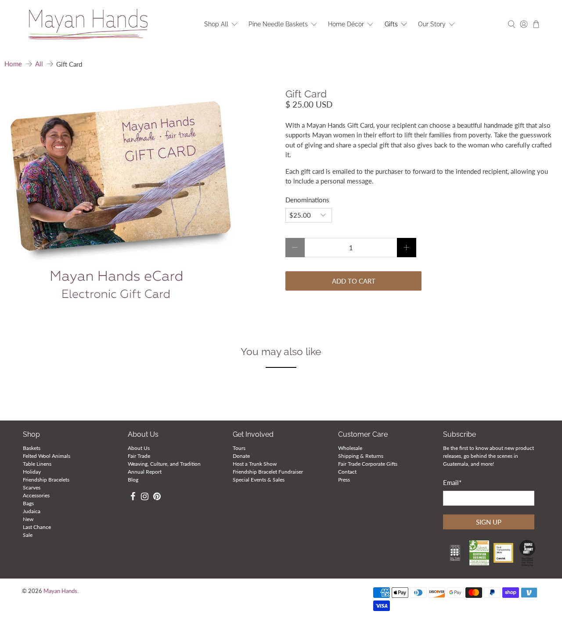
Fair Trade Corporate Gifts (367, 463)
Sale (27, 535)
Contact (347, 471)
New (28, 519)
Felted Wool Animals (46, 456)
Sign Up (488, 522)
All (39, 64)
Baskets (31, 448)
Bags (28, 503)
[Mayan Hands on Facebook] (133, 497)
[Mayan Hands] (88, 24)
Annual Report (145, 471)
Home (13, 64)
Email (452, 482)
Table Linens (37, 463)
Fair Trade (139, 456)
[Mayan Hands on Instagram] (145, 497)
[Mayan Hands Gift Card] (120, 204)
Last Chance (37, 527)
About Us (139, 448)
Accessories (36, 495)
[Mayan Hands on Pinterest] (157, 497)
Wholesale (350, 448)
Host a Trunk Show (255, 463)
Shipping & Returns (360, 456)
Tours (239, 448)
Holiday (32, 471)
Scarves (31, 487)
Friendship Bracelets (46, 479)
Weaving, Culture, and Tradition (164, 463)
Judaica (31, 511)
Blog (133, 479)
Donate (241, 456)
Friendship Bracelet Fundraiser (268, 471)
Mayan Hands (60, 591)
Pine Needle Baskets (278, 24)
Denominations (307, 200)
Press (344, 479)
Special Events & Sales (259, 479)
